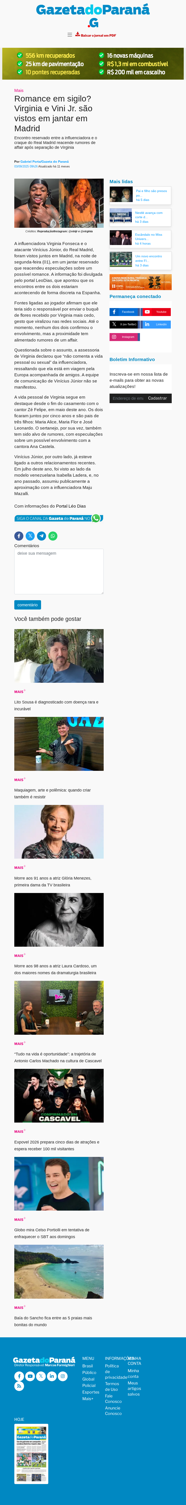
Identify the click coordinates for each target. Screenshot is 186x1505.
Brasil (87, 1365)
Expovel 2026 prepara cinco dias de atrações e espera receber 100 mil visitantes (56, 1145)
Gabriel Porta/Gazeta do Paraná (44, 161)
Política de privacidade (113, 1371)
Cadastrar (157, 398)
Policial (88, 1385)
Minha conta (133, 1373)
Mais (19, 90)
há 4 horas (143, 243)
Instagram (128, 337)
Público (89, 1372)
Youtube (161, 312)
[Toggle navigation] (70, 35)
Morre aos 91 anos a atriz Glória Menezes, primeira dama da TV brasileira (52, 881)
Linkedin (161, 324)
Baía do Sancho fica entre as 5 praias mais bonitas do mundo (53, 1321)
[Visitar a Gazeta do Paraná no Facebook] (19, 1376)
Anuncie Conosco (113, 1411)
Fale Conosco (113, 1399)
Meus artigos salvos (134, 1388)
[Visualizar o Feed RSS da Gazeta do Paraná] (19, 1386)
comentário (27, 605)
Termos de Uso (112, 1386)
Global (88, 1379)
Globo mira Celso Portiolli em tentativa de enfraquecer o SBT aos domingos (51, 1233)
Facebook (128, 312)
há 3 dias (141, 221)
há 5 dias (142, 200)
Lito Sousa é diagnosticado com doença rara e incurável (56, 705)
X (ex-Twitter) (128, 324)
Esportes (90, 1392)
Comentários (26, 545)
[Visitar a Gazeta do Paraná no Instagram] (63, 1376)
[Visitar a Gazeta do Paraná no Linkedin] (52, 1376)
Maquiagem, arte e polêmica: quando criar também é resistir (52, 793)
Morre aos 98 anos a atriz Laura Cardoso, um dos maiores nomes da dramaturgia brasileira (55, 969)
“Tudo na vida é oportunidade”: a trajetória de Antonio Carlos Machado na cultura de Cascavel (58, 1057)
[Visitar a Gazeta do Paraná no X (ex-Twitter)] (41, 1376)
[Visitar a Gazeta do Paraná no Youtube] (30, 1376)
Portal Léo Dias (71, 505)
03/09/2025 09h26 (26, 166)
